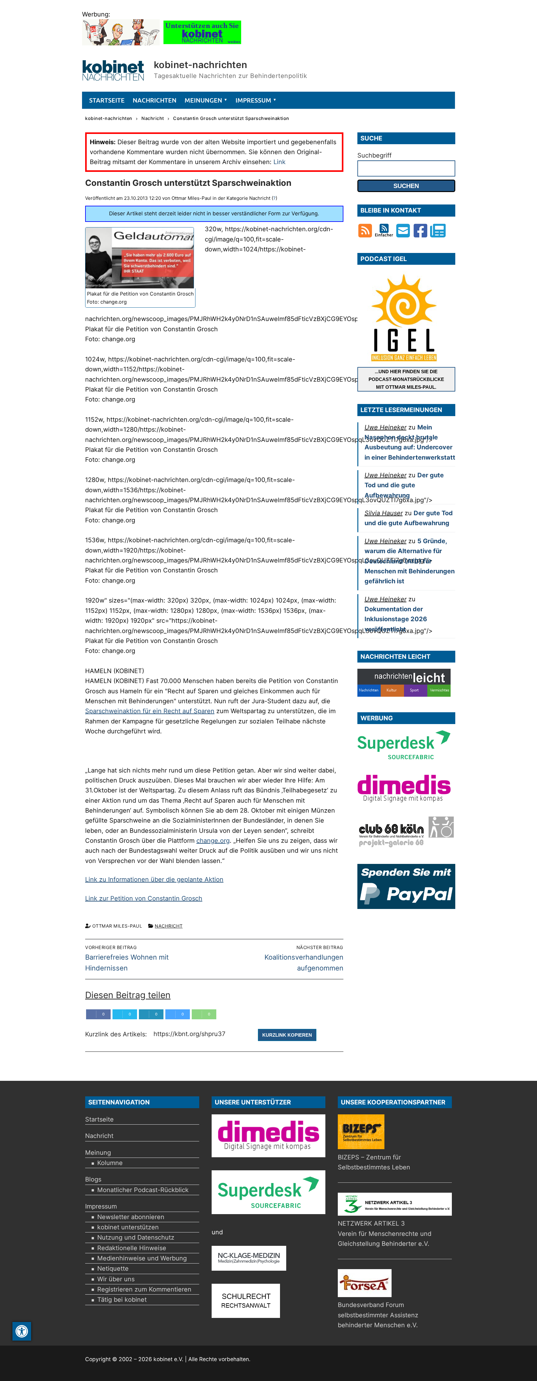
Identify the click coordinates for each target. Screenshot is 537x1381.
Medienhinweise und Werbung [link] (142, 1258)
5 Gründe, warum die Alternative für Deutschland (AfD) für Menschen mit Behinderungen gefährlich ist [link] (410, 561)
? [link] (274, 198)
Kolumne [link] (110, 1163)
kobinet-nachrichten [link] (200, 64)
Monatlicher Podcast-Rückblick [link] (143, 1190)
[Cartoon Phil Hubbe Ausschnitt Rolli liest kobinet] (121, 43)
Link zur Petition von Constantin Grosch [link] (143, 898)
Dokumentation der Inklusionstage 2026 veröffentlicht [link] (396, 619)
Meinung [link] (98, 1152)
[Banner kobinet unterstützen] (202, 43)
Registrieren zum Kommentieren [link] (144, 1289)
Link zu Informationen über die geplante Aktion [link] (154, 879)
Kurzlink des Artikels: (117, 1034)
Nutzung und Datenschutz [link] (135, 1237)
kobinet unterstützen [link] (128, 1227)
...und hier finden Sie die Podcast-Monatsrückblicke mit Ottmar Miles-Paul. (406, 379)
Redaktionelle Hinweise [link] (131, 1248)
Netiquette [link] (113, 1268)
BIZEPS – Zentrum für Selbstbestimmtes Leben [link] (374, 1162)
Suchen (406, 185)
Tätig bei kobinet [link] (122, 1299)
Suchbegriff (374, 155)
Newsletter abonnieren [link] (130, 1217)
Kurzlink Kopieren (287, 1035)
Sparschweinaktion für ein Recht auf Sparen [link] (149, 711)
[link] (21, 1331)
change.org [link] (213, 840)
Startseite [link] (99, 1119)
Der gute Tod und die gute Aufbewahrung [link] (404, 485)
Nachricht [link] (169, 926)
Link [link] (279, 162)
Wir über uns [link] (116, 1279)
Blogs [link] (93, 1179)
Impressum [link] (101, 1206)
